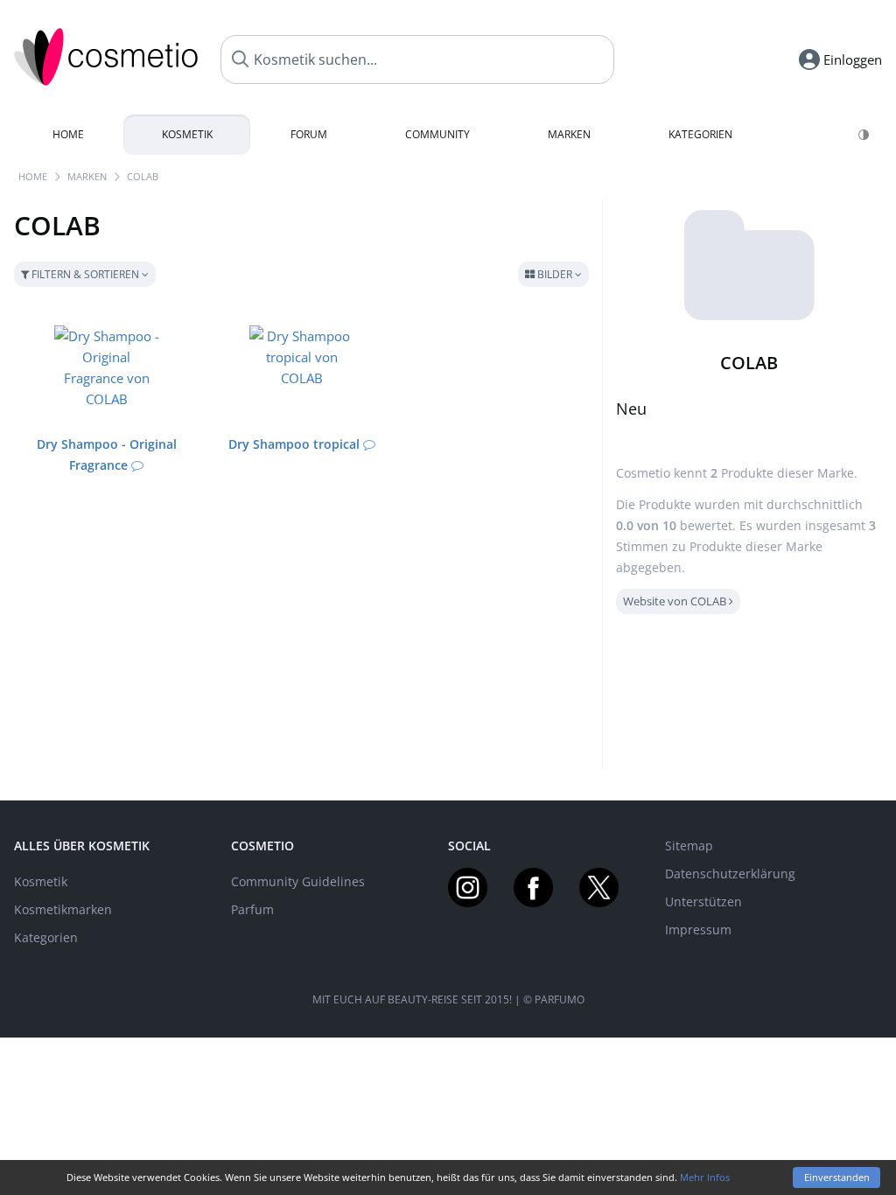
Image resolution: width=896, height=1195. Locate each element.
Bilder (555, 274)
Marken (569, 134)
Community (437, 134)
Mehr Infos (705, 1177)
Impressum (698, 929)
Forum (308, 134)
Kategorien (700, 134)
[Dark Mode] (865, 135)
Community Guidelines (298, 881)
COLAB (142, 176)
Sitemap (689, 845)
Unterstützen (703, 901)
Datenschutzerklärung (730, 873)
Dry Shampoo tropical (294, 444)
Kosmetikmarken (63, 909)
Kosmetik (187, 134)
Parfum (252, 909)
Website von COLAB (676, 601)
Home (68, 134)
